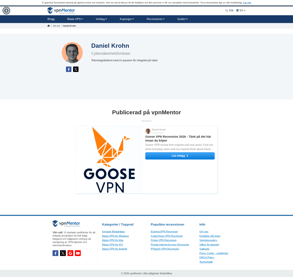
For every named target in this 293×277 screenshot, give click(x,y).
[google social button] (70, 253)
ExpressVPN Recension (164, 231)
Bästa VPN (74, 19)
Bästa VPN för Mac (113, 240)
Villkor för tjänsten (209, 244)
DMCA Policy (206, 257)
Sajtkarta (204, 248)
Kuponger (126, 19)
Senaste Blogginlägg (113, 231)
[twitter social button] (63, 253)
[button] (6, 11)
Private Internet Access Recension (170, 244)
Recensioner (154, 19)
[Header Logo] (61, 10)
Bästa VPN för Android (114, 248)
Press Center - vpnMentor (213, 253)
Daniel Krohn (159, 129)
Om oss (203, 231)
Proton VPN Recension (164, 240)
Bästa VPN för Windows (115, 236)
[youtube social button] (78, 253)
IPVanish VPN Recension (165, 248)
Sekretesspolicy (208, 240)
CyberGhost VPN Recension (167, 236)
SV (241, 10)
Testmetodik (206, 261)
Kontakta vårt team (209, 236)
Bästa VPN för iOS (112, 244)
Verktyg (100, 19)
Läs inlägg (178, 155)
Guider (181, 19)
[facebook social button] (55, 253)
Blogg (51, 19)
